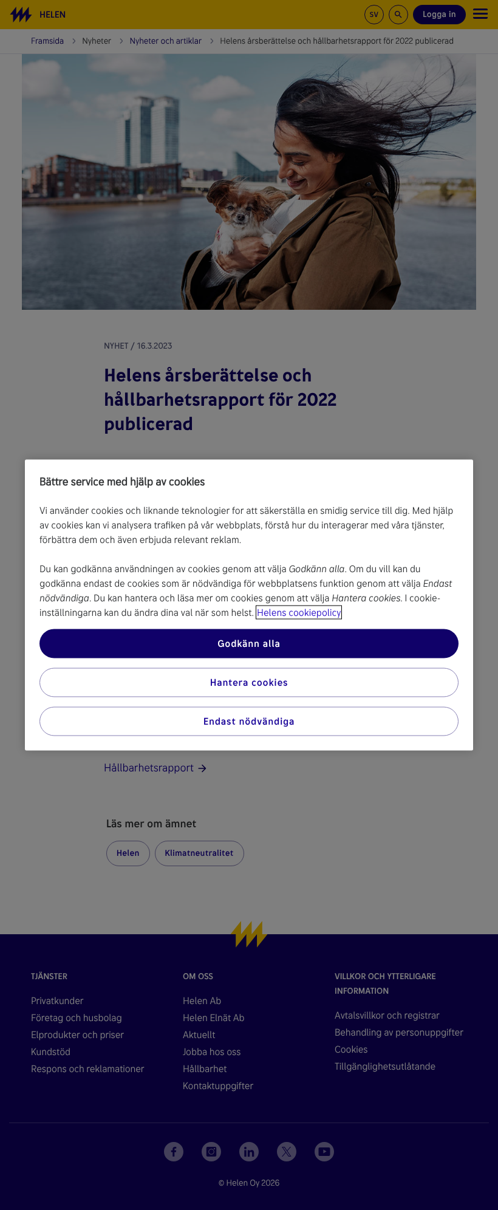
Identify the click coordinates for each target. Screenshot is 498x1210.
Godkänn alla (249, 643)
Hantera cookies (249, 682)
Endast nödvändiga (249, 721)
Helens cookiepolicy (299, 612)
